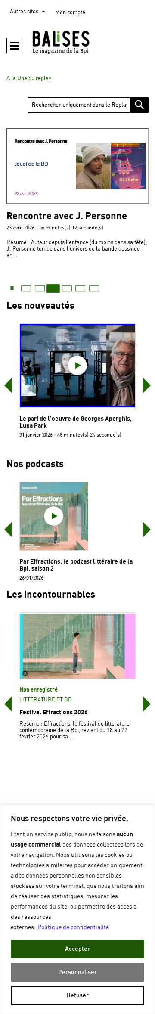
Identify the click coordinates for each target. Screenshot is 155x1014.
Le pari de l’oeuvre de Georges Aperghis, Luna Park (75, 422)
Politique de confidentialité (73, 927)
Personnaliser (77, 972)
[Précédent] (8, 385)
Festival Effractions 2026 (53, 712)
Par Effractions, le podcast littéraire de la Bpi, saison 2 (76, 565)
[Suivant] (147, 385)
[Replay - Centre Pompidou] (77, 42)
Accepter (77, 949)
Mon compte (70, 13)
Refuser (78, 995)
